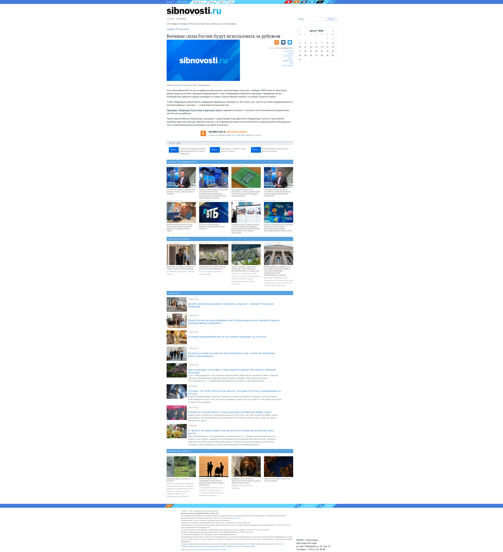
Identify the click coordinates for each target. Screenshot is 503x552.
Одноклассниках (236, 131)
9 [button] (332, 43)
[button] (300, 30)
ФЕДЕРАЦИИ (288, 61)
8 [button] (327, 43)
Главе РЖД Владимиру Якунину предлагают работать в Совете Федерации (192, 151)
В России (193, 23)
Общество (217, 23)
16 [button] (333, 47)
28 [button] (322, 55)
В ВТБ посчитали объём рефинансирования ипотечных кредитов (212, 226)
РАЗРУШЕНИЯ (287, 65)
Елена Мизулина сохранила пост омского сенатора (274, 149)
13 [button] (316, 47)
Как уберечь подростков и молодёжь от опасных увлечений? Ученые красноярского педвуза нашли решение (245, 192)
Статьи (171, 19)
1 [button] (327, 38)
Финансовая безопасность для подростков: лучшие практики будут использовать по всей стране (179, 227)
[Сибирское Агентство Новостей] (194, 10)
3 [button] (299, 43)
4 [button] (305, 43)
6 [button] (316, 43)
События (193, 425)
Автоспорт (193, 407)
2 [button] (332, 38)
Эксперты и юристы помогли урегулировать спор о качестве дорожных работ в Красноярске (231, 355)
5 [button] (310, 43)
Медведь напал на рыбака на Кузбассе (179, 479)
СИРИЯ (290, 53)
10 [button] (300, 47)
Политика (205, 23)
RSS (169, 506)
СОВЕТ (290, 58)
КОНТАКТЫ (309, 506)
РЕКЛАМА (328, 506)
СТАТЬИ (174, 293)
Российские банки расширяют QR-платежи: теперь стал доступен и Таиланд (181, 191)
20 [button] (316, 51)
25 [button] (305, 55)
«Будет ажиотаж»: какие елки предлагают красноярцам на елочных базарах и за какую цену (245, 268)
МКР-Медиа (181, 19)
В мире (183, 23)
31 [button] (300, 59)
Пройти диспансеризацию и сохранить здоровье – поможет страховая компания (231, 305)
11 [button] (305, 47)
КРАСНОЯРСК (183, 2)
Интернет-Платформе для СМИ (206, 550)
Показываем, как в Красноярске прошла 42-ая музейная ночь (212, 267)
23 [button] (333, 51)
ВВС (291, 63)
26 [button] (311, 55)
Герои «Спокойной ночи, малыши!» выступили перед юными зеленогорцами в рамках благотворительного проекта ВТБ (278, 227)
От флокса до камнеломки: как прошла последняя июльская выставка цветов (231, 432)
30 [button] (333, 55)
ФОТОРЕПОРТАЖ (180, 239)
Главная (171, 28)
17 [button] (300, 51)
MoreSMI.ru (223, 550)
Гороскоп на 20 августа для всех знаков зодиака (277, 479)
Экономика (230, 23)
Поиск (331, 19)
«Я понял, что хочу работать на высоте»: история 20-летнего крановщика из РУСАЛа (234, 392)
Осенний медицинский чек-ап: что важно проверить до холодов (227, 336)
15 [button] (327, 47)
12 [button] (311, 47)
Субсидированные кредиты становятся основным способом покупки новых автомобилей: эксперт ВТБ (277, 192)
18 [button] (305, 51)
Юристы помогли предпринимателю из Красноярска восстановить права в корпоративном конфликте (234, 322)
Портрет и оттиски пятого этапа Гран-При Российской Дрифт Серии (229, 412)
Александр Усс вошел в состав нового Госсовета (233, 149)
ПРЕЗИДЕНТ (288, 56)
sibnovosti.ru (236, 518)
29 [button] (327, 55)
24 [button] (300, 55)
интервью (193, 386)
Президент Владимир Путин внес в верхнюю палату (194, 110)
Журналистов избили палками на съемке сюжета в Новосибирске (180, 267)
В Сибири (173, 23)
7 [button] (321, 43)
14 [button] (322, 47)
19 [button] (311, 51)
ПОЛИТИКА (288, 51)
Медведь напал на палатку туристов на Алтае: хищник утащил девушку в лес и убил (246, 480)
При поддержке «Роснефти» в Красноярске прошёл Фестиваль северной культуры (232, 371)
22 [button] (327, 51)
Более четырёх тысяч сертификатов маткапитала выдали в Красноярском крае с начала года (212, 481)
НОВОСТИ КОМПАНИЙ (183, 162)
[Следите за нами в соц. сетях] (288, 2)
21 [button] (322, 51)
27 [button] (316, 55)
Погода (196, 2)
